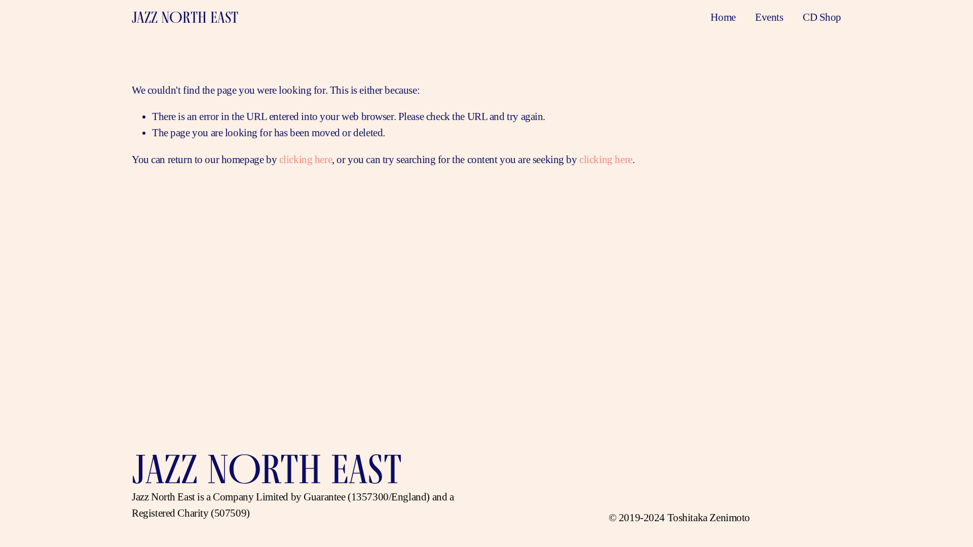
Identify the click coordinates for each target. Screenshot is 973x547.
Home (722, 17)
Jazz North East (185, 17)
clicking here (305, 159)
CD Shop (822, 17)
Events (769, 17)
